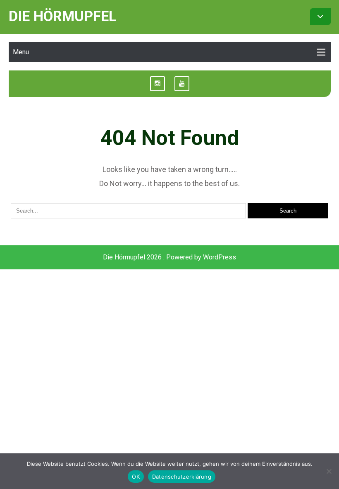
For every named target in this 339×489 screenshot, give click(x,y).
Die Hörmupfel (63, 16)
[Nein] (329, 471)
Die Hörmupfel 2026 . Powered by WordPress (169, 257)
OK (136, 476)
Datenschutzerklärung (181, 476)
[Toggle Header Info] (320, 16)
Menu (21, 52)
